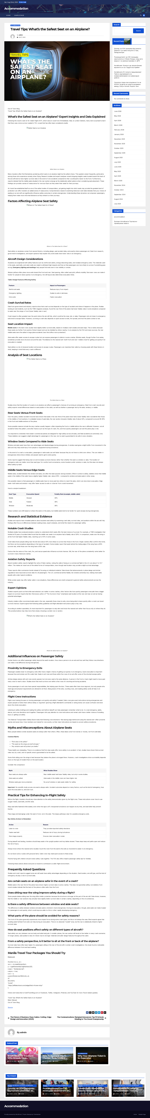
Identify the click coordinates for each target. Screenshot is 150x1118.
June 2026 (117, 111)
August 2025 (118, 157)
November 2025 (119, 144)
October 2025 (118, 148)
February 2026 (119, 130)
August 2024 (118, 199)
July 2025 (117, 162)
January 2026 (119, 134)
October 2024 (119, 190)
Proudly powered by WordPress (13, 1114)
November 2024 (119, 185)
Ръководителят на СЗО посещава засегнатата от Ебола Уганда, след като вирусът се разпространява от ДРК (128, 59)
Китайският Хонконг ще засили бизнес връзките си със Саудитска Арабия (91, 1090)
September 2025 (119, 153)
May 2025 (117, 171)
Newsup (29, 1114)
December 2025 (119, 139)
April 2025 (117, 176)
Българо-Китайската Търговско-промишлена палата (126, 222)
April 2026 (117, 120)
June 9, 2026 (13, 1094)
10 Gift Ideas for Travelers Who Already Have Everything (20, 1058)
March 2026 (118, 125)
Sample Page (19, 15)
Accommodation (16, 8)
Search (116, 25)
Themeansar (37, 1114)
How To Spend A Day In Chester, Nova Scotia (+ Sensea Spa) (54, 1058)
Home (8, 15)
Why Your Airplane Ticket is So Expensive (92, 1057)
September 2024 (120, 194)
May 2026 (117, 116)
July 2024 (117, 204)
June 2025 (117, 167)
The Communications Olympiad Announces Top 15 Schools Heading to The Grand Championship (80, 1018)
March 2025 (118, 181)
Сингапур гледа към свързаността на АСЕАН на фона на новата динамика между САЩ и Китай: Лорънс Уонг (127, 84)
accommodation (15, 25)
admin (21, 35)
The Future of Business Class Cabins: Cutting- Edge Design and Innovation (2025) (30, 1018)
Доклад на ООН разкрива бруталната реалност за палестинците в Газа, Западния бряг (127, 50)
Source (10, 1007)
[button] (140, 15)
